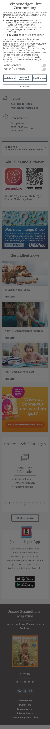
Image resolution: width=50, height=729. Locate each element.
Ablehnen (9, 78)
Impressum (25, 86)
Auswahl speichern (24, 78)
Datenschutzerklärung (15, 48)
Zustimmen (39, 78)
